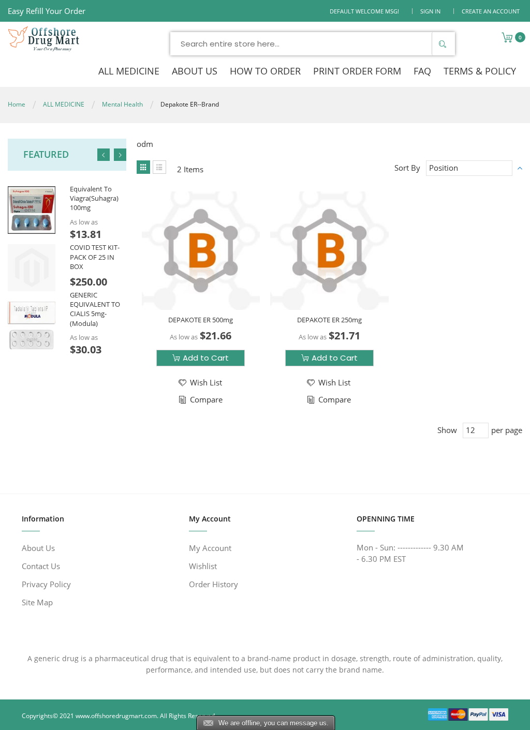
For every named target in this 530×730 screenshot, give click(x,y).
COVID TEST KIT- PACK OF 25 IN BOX (95, 257)
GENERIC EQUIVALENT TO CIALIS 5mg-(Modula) (95, 309)
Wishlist (203, 566)
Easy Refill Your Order (46, 11)
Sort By (407, 167)
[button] (199, 382)
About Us (38, 548)
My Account (210, 548)
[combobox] (312, 43)
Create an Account (491, 11)
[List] (159, 167)
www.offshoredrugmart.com (116, 715)
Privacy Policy (46, 584)
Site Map (37, 602)
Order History (213, 584)
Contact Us (41, 566)
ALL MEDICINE (63, 104)
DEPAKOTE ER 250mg (329, 319)
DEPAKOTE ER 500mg (200, 319)
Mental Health (122, 104)
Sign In (430, 11)
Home (16, 104)
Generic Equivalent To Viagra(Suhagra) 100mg (94, 194)
